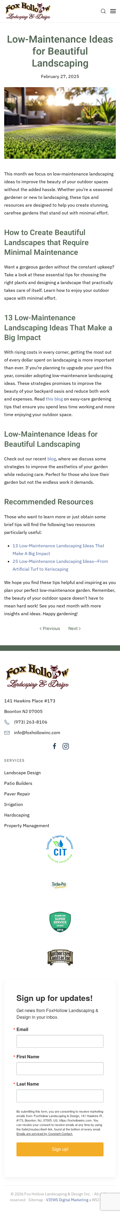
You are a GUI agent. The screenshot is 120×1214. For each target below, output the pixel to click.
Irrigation (13, 804)
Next (73, 628)
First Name (27, 1056)
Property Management (26, 825)
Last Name (27, 1084)
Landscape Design (22, 772)
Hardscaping (16, 815)
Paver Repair (17, 794)
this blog (54, 399)
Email (22, 1029)
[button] (103, 11)
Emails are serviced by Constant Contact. (44, 1133)
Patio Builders (18, 783)
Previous (51, 628)
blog (51, 458)
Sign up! (60, 1149)
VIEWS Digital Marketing (67, 1199)
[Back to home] (28, 11)
